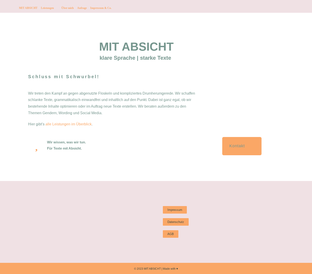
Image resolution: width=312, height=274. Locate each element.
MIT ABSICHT (28, 8)
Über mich (67, 8)
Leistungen (47, 8)
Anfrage (82, 8)
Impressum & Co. (100, 8)
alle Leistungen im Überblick (68, 124)
